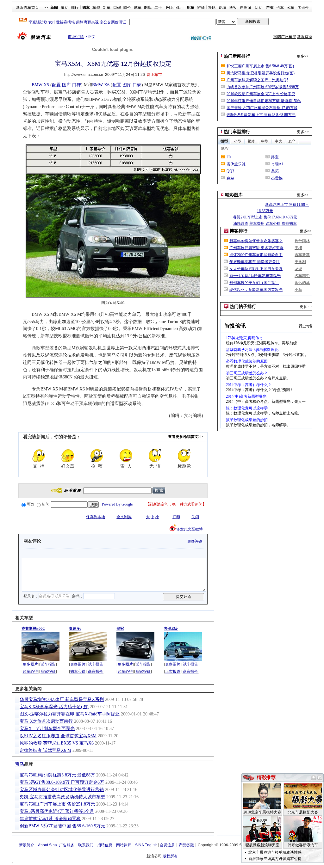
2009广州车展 (284, 36)
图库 (148, 7)
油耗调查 (240, 223)
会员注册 (167, 845)
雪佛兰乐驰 (236, 164)
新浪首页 (304, 36)
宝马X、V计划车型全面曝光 (47, 728)
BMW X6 (100, 85)
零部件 (303, 7)
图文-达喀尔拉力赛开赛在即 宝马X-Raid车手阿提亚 (70, 714)
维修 (201, 7)
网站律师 (123, 845)
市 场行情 (76, 36)
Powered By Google (117, 504)
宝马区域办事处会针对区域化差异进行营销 (62, 789)
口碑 (117, 7)
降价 (127, 7)
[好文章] (67, 455)
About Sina (47, 845)
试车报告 (48, 664)
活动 (258, 7)
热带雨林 (302, 241)
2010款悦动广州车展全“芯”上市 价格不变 (261, 94)
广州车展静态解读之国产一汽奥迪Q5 (257, 80)
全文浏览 (124, 517)
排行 (74, 7)
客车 (290, 7)
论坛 (222, 7)
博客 (233, 7)
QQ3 (230, 171)
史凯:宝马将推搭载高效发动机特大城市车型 (62, 796)
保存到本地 (95, 517)
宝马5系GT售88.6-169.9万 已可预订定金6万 (62, 782)
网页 (30, 504)
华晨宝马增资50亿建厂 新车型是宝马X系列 (62, 699)
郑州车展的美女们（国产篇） (254, 282)
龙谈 (298, 269)
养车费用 (257, 223)
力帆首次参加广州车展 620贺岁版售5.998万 (263, 87)
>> (46, 7)
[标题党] (184, 455)
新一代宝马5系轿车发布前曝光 (255, 275)
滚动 (64, 7)
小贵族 (277, 178)
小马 (298, 289)
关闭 (195, 517)
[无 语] (155, 455)
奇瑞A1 (277, 164)
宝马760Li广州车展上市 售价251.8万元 (57, 804)
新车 (106, 7)
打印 (176, 517)
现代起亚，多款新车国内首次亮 (256, 289)
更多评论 (194, 541)
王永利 (300, 262)
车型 (96, 7)
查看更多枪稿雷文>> (185, 436)
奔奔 (230, 178)
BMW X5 (40, 85)
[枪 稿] (96, 455)
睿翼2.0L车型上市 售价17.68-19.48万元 (265, 217)
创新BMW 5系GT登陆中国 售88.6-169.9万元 (62, 826)
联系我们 (85, 845)
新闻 (45, 504)
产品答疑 (186, 845)
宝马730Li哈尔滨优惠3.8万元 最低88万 (57, 775)
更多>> (303, 56)
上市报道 (172, 671)
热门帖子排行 (243, 306)
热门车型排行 (237, 131)
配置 (56, 85)
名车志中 (302, 275)
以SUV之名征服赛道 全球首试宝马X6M (58, 735)
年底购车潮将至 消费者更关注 (254, 262)
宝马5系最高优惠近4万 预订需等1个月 (57, 811)
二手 (158, 7)
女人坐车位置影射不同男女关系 (256, 269)
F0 (229, 157)
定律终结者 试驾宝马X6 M (45, 750)
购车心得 (30, 671)
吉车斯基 (302, 255)
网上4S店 (174, 7)
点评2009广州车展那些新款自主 (256, 255)
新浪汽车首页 (27, 7)
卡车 (280, 7)
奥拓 (275, 171)
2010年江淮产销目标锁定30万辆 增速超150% (264, 101)
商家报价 (48, 671)
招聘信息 (104, 845)
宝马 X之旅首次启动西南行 (46, 721)
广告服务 (66, 845)
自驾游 (245, 7)
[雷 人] (126, 455)
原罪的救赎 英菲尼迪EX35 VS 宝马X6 (57, 743)
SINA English (146, 845)
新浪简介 (26, 845)
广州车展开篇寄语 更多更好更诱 (256, 248)
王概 (298, 248)
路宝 (275, 157)
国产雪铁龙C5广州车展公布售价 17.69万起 (262, 108)
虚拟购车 (289, 223)
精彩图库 (234, 195)
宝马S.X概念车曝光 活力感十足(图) (54, 706)
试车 (137, 7)
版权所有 (170, 856)
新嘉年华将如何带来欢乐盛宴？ (256, 241)
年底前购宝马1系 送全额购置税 (50, 818)
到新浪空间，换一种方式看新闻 (175, 504)
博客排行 (238, 231)
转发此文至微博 (189, 529)
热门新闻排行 (237, 56)
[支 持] (38, 455)
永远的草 (302, 282)
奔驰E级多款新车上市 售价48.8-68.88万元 (261, 115)
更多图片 (30, 664)
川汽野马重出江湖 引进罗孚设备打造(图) (261, 73)
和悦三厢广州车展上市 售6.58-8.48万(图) (260, 66)
